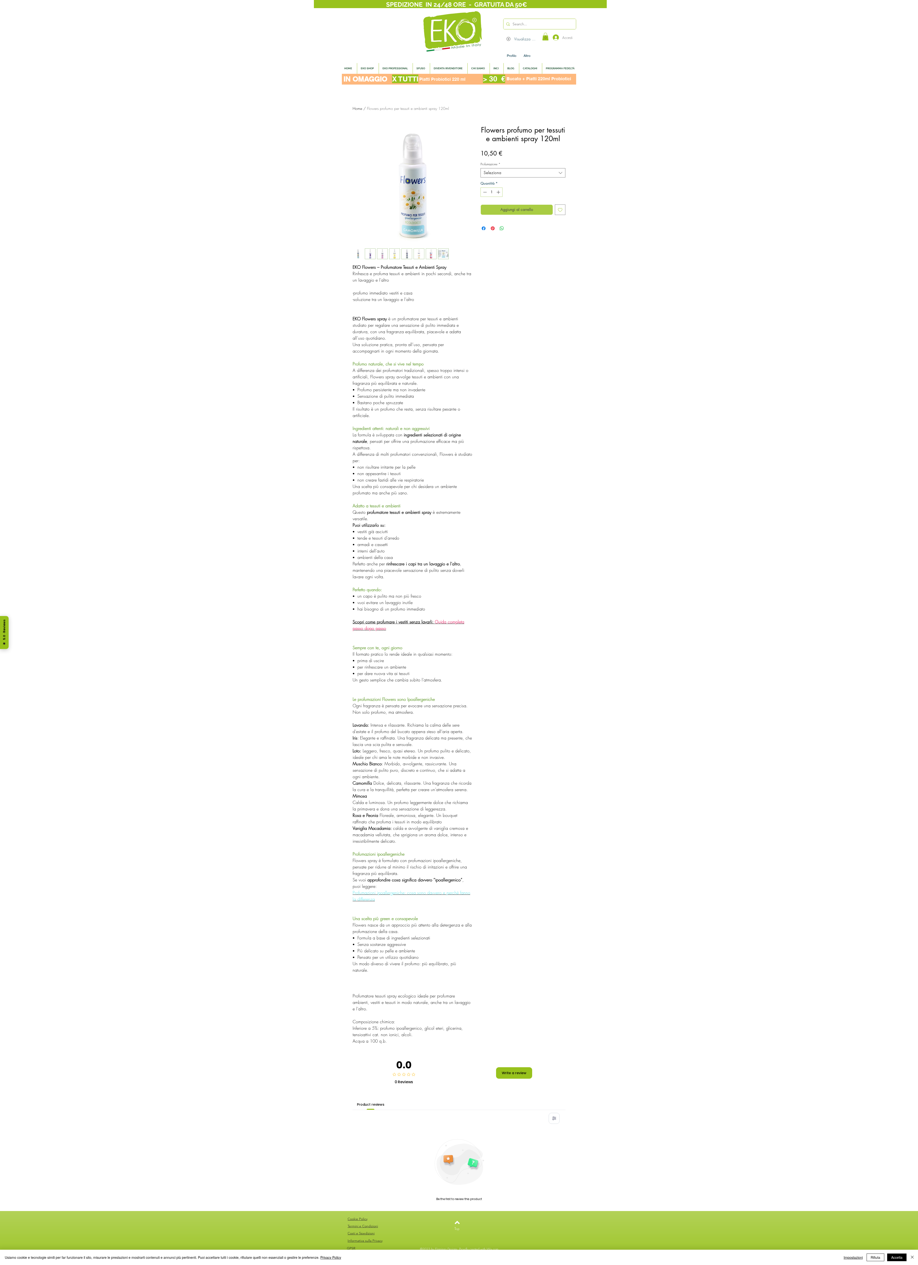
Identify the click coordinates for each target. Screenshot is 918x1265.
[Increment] (499, 192)
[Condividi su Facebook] (483, 228)
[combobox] (523, 172)
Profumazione (490, 164)
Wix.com (492, 1249)
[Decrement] (484, 192)
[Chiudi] (912, 1257)
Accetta (896, 1257)
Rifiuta (875, 1257)
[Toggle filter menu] (554, 1118)
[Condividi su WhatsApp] (502, 228)
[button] (545, 36)
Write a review (514, 1073)
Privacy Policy (330, 1257)
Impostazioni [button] (853, 1257)
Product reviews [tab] (370, 1104)
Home (357, 108)
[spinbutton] (492, 192)
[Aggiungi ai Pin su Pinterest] (493, 228)
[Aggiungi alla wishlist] (560, 209)
